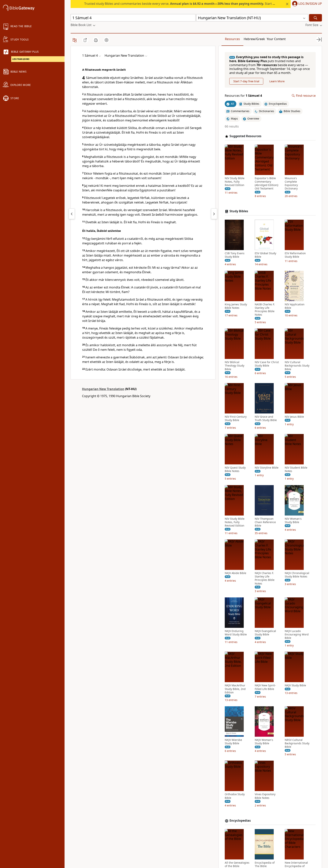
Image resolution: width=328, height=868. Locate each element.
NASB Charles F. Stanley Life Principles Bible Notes (265, 310)
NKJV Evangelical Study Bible (265, 632)
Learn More (277, 81)
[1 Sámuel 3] (72, 213)
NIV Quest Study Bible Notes (235, 469)
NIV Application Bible (294, 306)
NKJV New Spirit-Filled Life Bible (265, 687)
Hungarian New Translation (103, 389)
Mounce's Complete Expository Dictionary (291, 183)
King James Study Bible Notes (236, 306)
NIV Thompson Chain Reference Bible (265, 522)
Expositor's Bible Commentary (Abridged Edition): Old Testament (267, 183)
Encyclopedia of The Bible (265, 864)
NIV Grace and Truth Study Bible (266, 418)
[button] (306, 4)
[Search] (315, 17)
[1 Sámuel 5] (214, 213)
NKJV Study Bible (295, 685)
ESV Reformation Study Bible (295, 255)
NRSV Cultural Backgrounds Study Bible (297, 743)
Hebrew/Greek (254, 39)
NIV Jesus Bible (294, 416)
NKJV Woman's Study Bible (264, 741)
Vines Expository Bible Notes (265, 796)
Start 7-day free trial (246, 81)
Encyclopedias (240, 821)
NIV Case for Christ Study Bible (267, 363)
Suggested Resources (245, 136)
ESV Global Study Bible (265, 255)
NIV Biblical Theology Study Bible (234, 365)
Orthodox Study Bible (235, 796)
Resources (232, 39)
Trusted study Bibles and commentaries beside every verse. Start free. (181, 4)
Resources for (243, 96)
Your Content (276, 39)
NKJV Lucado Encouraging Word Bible (297, 634)
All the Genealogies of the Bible (237, 864)
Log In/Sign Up (310, 4)
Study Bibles (238, 211)
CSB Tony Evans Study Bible (234, 255)
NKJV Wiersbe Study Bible (233, 741)
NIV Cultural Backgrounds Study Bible (297, 365)
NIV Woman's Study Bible (293, 520)
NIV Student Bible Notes (296, 469)
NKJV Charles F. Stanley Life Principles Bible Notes (264, 578)
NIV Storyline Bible (266, 467)
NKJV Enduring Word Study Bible (236, 632)
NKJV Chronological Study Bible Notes (297, 574)
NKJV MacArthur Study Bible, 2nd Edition (235, 689)
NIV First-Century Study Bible (236, 418)
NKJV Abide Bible (235, 573)
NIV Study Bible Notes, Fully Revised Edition (234, 182)
